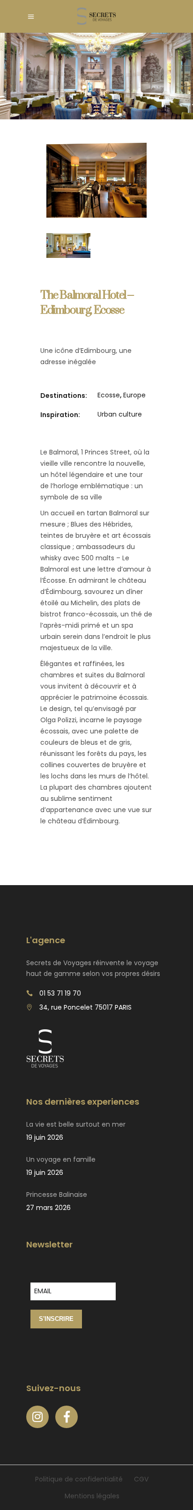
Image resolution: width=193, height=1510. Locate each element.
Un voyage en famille (61, 1159)
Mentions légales (92, 1496)
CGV (141, 1479)
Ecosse (108, 395)
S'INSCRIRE (56, 1318)
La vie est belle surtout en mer (76, 1124)
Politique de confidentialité (79, 1479)
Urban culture (119, 414)
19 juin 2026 (44, 1137)
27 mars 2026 (48, 1207)
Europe (134, 395)
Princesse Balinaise (56, 1194)
